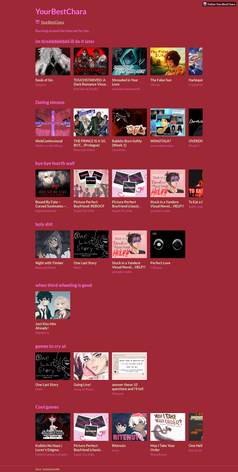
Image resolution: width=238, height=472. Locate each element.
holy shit (44, 224)
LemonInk (119, 150)
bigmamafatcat (45, 211)
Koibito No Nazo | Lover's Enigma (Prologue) (48, 449)
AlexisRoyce (158, 454)
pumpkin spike (160, 211)
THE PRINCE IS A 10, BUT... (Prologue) (90, 143)
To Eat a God (198, 202)
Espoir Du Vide (84, 211)
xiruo (115, 450)
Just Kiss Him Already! (45, 326)
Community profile (51, 469)
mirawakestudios (162, 146)
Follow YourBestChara (221, 4)
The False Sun (160, 80)
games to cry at (50, 346)
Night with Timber (49, 263)
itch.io (38, 469)
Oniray (155, 85)
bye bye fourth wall (55, 163)
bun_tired (195, 450)
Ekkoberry (42, 333)
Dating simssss (49, 102)
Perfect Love (160, 263)
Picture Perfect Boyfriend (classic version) (125, 206)
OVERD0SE (197, 141)
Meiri (77, 267)
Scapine (40, 85)
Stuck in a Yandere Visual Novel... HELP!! (167, 204)
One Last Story (85, 263)
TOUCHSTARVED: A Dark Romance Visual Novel (90, 84)
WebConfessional (49, 141)
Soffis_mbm (197, 206)
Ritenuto (119, 445)
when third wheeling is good (63, 285)
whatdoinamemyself (126, 89)
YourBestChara (52, 22)
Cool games (47, 407)
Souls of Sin (44, 80)
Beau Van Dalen (84, 150)
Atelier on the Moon (49, 146)
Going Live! (82, 384)
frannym (118, 393)
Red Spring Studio (86, 89)
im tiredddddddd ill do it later (65, 41)
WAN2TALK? (160, 141)
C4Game (156, 267)
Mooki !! (194, 146)
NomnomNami (45, 267)
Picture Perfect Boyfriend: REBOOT (89, 204)
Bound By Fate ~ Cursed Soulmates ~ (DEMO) (50, 206)
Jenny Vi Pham (84, 389)
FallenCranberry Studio (51, 454)
